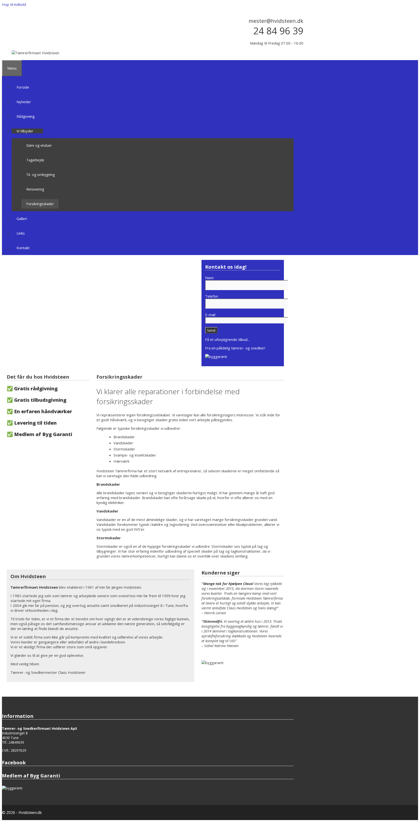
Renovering (35, 189)
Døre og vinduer (39, 145)
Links (21, 233)
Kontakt (23, 247)
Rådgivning (26, 116)
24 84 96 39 (278, 30)
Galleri (22, 218)
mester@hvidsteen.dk (276, 20)
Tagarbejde (35, 160)
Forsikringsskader (40, 203)
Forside (23, 87)
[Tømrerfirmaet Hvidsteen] (35, 52)
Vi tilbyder (25, 130)
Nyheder (24, 101)
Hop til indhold (14, 4)
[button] (35, 130)
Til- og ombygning (40, 174)
